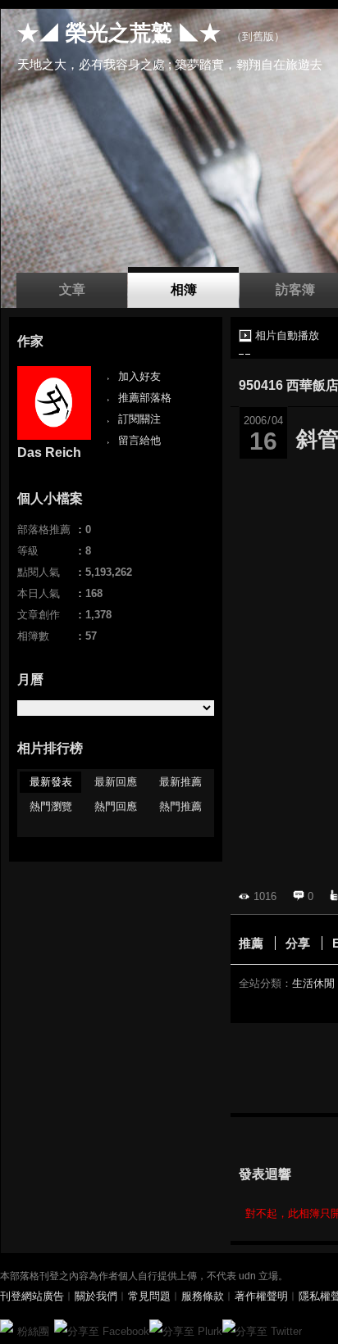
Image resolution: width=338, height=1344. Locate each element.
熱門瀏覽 (51, 806)
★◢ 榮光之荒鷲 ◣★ (119, 32)
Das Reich (49, 452)
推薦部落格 (144, 397)
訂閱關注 (139, 419)
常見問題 (149, 1296)
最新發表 (51, 782)
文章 (72, 289)
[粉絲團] (6, 1326)
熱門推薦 (180, 806)
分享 (297, 943)
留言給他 (139, 440)
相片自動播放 (287, 335)
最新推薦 (180, 782)
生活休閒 (313, 983)
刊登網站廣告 (32, 1296)
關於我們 (96, 1296)
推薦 (251, 943)
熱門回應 (115, 806)
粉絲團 (33, 1331)
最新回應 (115, 782)
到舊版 (258, 36)
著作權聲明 (261, 1296)
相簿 (184, 289)
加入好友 (139, 376)
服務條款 (202, 1296)
